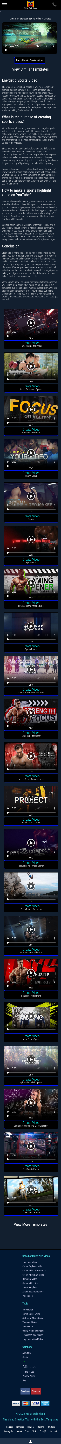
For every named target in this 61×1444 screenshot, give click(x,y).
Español (30, 1427)
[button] (31, 325)
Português (8, 1431)
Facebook (25, 1391)
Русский (53, 1431)
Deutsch (51, 1427)
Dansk (19, 1431)
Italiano (40, 1427)
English (9, 1427)
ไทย (27, 1431)
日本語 (42, 1431)
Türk (34, 1431)
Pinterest (36, 1391)
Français (20, 1427)
